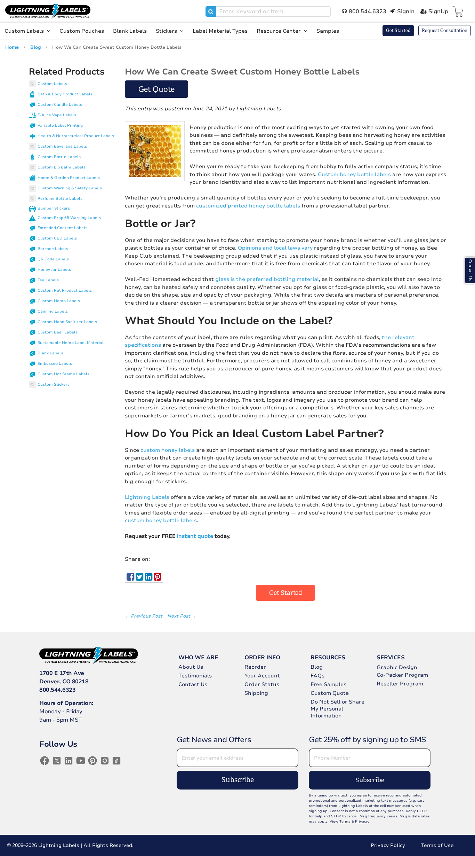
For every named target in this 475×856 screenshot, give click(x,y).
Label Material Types (220, 31)
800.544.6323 (57, 690)
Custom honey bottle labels (354, 174)
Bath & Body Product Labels (65, 94)
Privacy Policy (388, 845)
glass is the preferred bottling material (267, 279)
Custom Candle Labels (60, 104)
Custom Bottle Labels (59, 156)
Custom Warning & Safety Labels (70, 188)
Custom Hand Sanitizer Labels (67, 321)
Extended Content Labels (62, 227)
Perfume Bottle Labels (60, 198)
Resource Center (279, 31)
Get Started (398, 30)
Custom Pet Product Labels (65, 290)
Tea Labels (48, 280)
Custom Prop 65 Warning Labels (69, 217)
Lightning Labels (147, 497)
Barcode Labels (53, 248)
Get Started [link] (285, 593)
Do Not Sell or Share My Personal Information (337, 708)
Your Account (262, 675)
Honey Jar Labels (54, 269)
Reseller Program (400, 683)
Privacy (361, 821)
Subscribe (238, 780)
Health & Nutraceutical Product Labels (76, 136)
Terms (345, 821)
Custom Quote (330, 693)
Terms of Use (437, 845)
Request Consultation (444, 30)
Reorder (255, 666)
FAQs (317, 675)
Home (12, 47)
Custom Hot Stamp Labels (63, 374)
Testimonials (195, 675)
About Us (190, 666)
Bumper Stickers (54, 208)
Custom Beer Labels (58, 332)
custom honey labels (167, 450)
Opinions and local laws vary (275, 247)
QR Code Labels (53, 259)
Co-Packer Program (402, 675)
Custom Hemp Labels (59, 301)
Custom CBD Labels (57, 238)
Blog (36, 47)
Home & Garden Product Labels (69, 177)
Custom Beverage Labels (62, 146)
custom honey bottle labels (161, 520)
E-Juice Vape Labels (57, 115)
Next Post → (181, 616)
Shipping (256, 693)
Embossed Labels (55, 363)
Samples (327, 31)
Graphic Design (397, 667)
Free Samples (328, 684)
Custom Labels (25, 31)
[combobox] (268, 11)
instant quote (195, 536)
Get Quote (156, 89)
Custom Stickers (54, 384)
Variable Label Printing (60, 125)
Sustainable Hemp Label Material (71, 342)
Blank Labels (130, 31)
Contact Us (192, 684)
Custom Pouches (81, 31)
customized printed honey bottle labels (248, 205)
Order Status (261, 684)
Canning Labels (53, 311)
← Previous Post (144, 616)
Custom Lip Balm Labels (62, 167)
